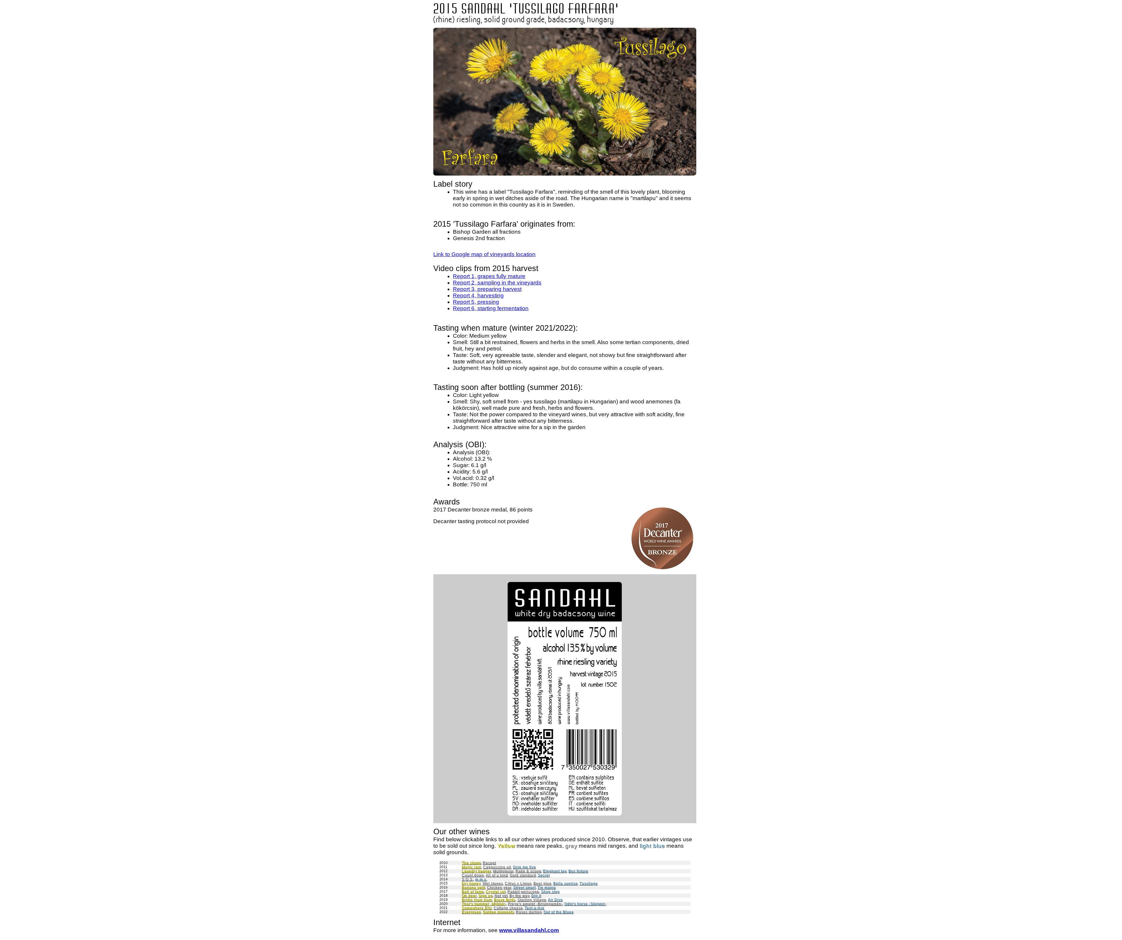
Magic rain (471, 867)
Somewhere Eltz (477, 908)
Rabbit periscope (523, 891)
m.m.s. (481, 879)
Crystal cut (495, 891)
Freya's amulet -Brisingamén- (535, 904)
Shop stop (550, 891)
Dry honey (471, 883)
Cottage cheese (508, 908)
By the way (519, 896)
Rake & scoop (528, 871)
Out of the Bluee (558, 912)
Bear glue (542, 883)
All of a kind (497, 875)
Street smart (524, 887)
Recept (489, 863)
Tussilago (588, 883)
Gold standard (523, 875)
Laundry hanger (476, 871)
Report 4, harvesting (478, 295)
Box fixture (578, 871)
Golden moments (498, 912)
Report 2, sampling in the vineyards (497, 283)
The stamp (471, 863)
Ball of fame (473, 891)
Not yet (501, 896)
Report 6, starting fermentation (491, 308)
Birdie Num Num (477, 900)
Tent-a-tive (534, 908)
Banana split (473, 887)
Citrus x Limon (518, 883)
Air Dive (555, 900)
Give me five (524, 867)
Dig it (536, 896)
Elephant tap (555, 871)
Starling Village (531, 900)
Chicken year (499, 887)
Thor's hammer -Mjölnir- (484, 904)
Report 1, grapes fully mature (489, 276)
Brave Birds (504, 900)
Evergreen (471, 912)
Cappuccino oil (497, 867)
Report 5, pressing (476, 302)
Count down (473, 875)
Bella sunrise (565, 883)
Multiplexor (503, 871)
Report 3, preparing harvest (487, 289)
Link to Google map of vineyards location (484, 254)
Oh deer (469, 896)
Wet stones (492, 883)
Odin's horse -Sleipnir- (585, 904)
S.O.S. (467, 879)
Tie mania (546, 887)
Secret (544, 875)
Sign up (485, 896)
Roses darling (529, 912)
